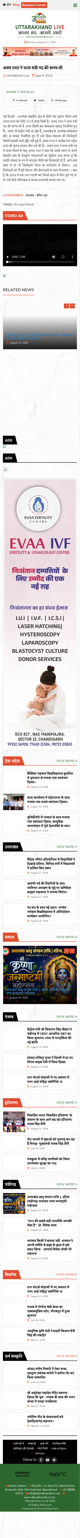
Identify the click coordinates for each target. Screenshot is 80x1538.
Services (39, 1453)
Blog (16, 4)
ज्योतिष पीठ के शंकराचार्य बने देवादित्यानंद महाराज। (45, 1419)
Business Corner (34, 5)
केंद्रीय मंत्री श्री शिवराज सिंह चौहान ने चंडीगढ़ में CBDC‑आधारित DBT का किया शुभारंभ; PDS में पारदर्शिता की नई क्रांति (49, 1036)
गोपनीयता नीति (59, 1444)
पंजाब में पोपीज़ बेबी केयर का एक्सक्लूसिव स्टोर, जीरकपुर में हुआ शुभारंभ (48, 1311)
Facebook (21, 100)
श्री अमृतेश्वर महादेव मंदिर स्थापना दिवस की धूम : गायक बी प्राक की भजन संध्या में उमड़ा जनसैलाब (51, 1397)
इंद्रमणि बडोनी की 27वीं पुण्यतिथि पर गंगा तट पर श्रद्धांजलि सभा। (35, 336)
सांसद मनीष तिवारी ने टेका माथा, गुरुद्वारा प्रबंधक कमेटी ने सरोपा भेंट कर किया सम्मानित (50, 1373)
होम (8, 5)
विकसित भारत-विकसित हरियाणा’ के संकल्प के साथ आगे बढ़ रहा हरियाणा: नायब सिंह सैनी (50, 1120)
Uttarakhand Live (17, 75)
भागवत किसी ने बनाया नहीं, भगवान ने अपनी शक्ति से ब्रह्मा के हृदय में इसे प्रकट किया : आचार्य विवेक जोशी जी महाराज (50, 1247)
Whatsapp (60, 100)
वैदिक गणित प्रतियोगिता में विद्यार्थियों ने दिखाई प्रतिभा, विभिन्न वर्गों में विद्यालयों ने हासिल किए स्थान (51, 864)
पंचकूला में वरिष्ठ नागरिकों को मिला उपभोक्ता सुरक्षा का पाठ (48, 1161)
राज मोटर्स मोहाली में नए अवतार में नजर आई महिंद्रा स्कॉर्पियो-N (48, 1080)
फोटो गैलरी (42, 1448)
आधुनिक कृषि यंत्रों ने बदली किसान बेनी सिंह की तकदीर (51, 1333)
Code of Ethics (58, 1448)
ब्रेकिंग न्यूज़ (42, 195)
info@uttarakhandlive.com (44, 1493)
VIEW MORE (65, 761)
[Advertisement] (40, 395)
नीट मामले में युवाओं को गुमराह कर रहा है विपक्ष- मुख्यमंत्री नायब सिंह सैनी (51, 1142)
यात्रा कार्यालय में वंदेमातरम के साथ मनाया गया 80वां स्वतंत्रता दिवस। (48, 800)
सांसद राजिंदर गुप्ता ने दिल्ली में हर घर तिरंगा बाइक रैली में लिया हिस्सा (50, 1060)
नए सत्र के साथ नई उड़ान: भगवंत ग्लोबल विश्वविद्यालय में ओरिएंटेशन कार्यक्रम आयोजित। (48, 912)
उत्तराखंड (29, 195)
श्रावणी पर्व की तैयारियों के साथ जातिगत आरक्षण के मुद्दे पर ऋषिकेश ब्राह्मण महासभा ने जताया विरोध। (49, 888)
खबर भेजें (44, 1444)
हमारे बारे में (18, 1444)
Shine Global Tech (47, 1508)
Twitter (41, 100)
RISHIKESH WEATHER (40, 1474)
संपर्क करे (31, 1444)
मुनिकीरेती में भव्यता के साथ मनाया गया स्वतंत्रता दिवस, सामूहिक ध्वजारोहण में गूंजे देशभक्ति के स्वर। (48, 822)
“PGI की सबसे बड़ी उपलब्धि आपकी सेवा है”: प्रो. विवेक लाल (49, 1223)
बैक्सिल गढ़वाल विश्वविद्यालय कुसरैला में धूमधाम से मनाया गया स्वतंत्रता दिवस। (50, 778)
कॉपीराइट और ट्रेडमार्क (23, 1448)
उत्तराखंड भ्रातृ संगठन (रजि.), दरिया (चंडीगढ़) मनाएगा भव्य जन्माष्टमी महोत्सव (48, 1201)
